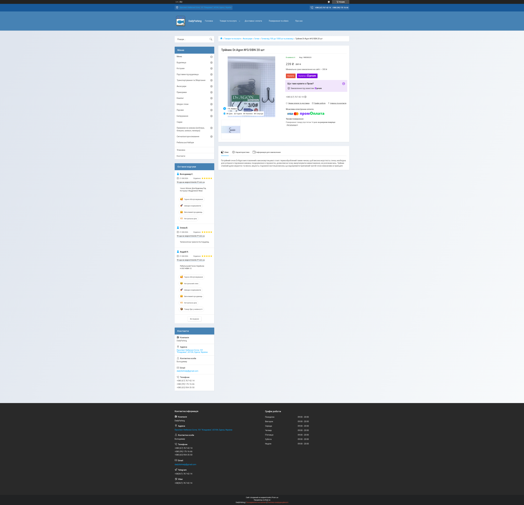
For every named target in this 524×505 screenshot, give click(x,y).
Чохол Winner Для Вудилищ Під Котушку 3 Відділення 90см (193, 189)
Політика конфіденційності (277, 502)
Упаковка (181, 150)
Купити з (302, 76)
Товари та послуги (228, 21)
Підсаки (180, 110)
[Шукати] (211, 39)
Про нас (299, 21)
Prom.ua (275, 497)
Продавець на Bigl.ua (262, 500)
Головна (209, 21)
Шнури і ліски (182, 104)
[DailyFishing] (181, 21)
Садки (179, 122)
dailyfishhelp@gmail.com (187, 371)
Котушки (180, 68)
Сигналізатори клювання (188, 136)
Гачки (256, 39)
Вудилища (181, 62)
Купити (291, 76)
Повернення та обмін (278, 21)
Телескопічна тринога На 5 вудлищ (194, 242)
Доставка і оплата (253, 21)
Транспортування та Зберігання (191, 80)
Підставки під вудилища (188, 74)
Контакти (181, 156)
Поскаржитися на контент (256, 502)
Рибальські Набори (185, 142)
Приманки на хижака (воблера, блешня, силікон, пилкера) (191, 129)
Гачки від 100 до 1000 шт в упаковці (277, 39)
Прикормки (182, 92)
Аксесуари (247, 39)
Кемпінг (180, 98)
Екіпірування (182, 116)
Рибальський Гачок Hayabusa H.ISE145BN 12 (192, 267)
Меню (179, 56)
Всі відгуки (194, 319)
